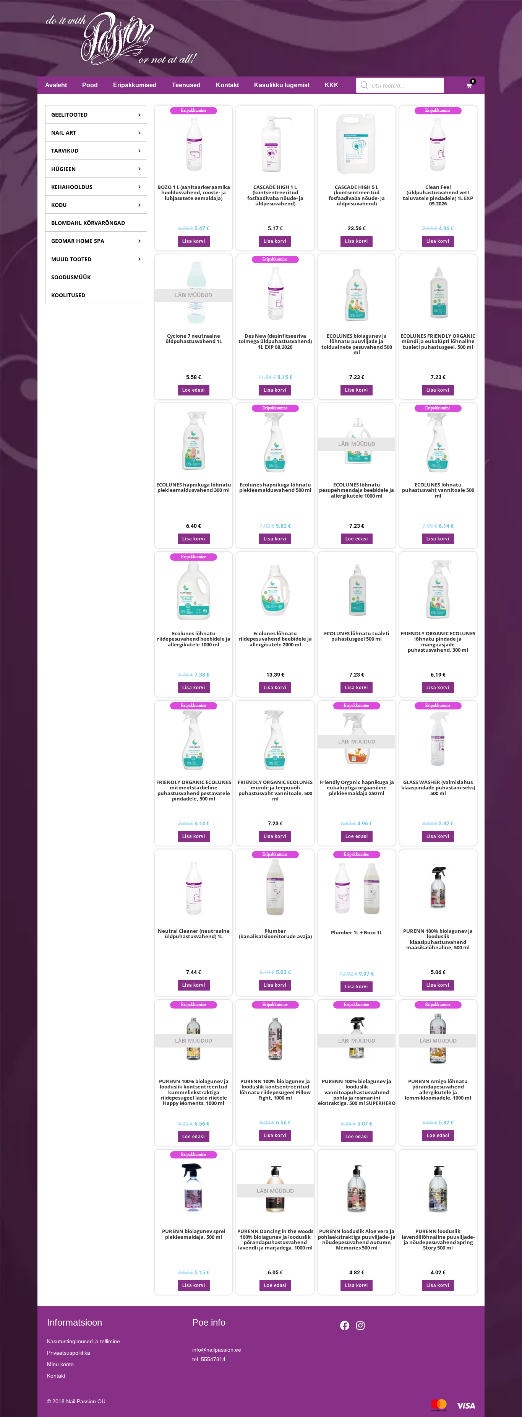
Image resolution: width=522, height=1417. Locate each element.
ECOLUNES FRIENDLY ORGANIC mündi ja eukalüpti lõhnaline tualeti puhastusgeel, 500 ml (437, 341)
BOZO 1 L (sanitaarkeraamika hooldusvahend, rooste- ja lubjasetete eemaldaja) (193, 193)
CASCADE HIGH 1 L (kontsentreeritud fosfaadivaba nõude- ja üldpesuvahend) (275, 195)
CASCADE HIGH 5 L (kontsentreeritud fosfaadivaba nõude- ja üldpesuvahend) (357, 195)
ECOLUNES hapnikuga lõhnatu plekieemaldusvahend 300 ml (193, 487)
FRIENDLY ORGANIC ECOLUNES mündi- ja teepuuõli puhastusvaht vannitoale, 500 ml (275, 790)
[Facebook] (345, 1325)
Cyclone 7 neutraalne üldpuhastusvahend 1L (193, 339)
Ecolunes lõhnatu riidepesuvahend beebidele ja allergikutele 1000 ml (193, 639)
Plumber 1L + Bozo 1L (356, 933)
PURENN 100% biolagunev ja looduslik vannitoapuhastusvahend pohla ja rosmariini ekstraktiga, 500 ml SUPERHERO (357, 1092)
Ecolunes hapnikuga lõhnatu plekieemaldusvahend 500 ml (275, 487)
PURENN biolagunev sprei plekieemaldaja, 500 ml (193, 1234)
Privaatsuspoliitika (68, 1353)
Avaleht (56, 85)
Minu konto (60, 1364)
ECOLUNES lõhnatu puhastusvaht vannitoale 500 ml (438, 490)
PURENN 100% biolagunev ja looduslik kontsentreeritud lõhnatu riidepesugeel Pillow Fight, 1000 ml (275, 1090)
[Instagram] (360, 1325)
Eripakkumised (135, 85)
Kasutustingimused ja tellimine (83, 1341)
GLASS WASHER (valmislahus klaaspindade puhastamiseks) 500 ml (438, 788)
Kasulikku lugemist (282, 85)
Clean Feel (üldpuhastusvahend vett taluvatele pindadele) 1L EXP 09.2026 (438, 195)
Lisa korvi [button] (193, 241)
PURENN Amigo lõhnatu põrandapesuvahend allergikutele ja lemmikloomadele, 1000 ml (438, 1090)
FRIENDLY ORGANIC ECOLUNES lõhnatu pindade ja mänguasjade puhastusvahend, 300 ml (437, 642)
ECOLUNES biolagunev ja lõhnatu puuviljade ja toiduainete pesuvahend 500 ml (356, 344)
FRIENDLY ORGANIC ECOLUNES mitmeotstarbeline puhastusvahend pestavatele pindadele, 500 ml (193, 790)
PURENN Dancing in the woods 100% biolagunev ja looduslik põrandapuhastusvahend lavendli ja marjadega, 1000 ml (275, 1239)
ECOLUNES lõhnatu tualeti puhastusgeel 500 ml (356, 636)
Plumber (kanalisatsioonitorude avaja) (275, 934)
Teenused (186, 85)
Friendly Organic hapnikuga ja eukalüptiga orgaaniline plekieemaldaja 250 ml (356, 788)
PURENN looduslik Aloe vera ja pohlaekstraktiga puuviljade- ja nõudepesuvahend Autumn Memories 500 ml (357, 1239)
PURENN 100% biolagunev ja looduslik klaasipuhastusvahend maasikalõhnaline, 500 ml (438, 939)
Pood (90, 85)
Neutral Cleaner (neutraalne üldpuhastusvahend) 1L (194, 934)
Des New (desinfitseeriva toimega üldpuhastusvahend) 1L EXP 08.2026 (275, 341)
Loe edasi (193, 390)
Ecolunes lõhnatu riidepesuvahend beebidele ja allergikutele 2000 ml (275, 639)
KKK (332, 85)
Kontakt (227, 85)
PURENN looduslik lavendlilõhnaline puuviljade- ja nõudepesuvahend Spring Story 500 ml (438, 1239)
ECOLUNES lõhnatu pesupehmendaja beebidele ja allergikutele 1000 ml (356, 490)
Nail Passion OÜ (85, 1401)
